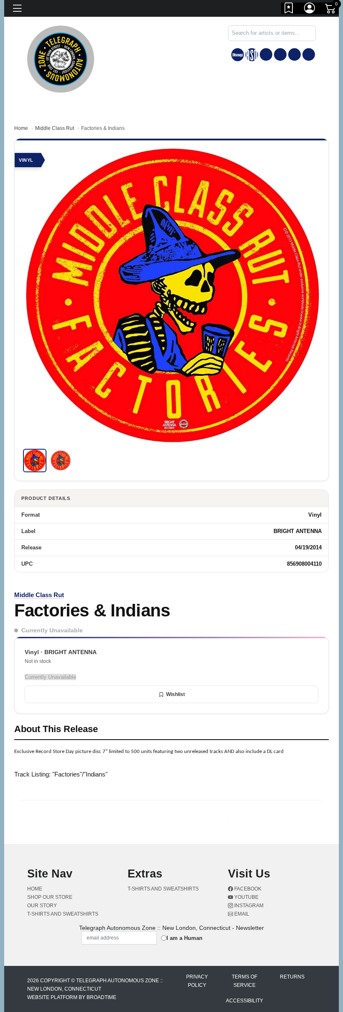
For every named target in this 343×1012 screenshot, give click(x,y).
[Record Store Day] (252, 54)
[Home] (60, 58)
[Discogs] (237, 54)
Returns (292, 977)
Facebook (247, 889)
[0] (331, 10)
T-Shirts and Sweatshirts (62, 914)
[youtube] (280, 54)
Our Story (42, 905)
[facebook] (266, 54)
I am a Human (184, 938)
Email (241, 914)
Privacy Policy (197, 981)
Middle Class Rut (54, 128)
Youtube (246, 897)
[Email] (309, 54)
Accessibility (244, 1001)
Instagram (248, 905)
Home (21, 128)
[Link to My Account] (310, 9)
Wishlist (175, 694)
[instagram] (294, 54)
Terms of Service (244, 981)
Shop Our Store (49, 897)
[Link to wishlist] (289, 9)
